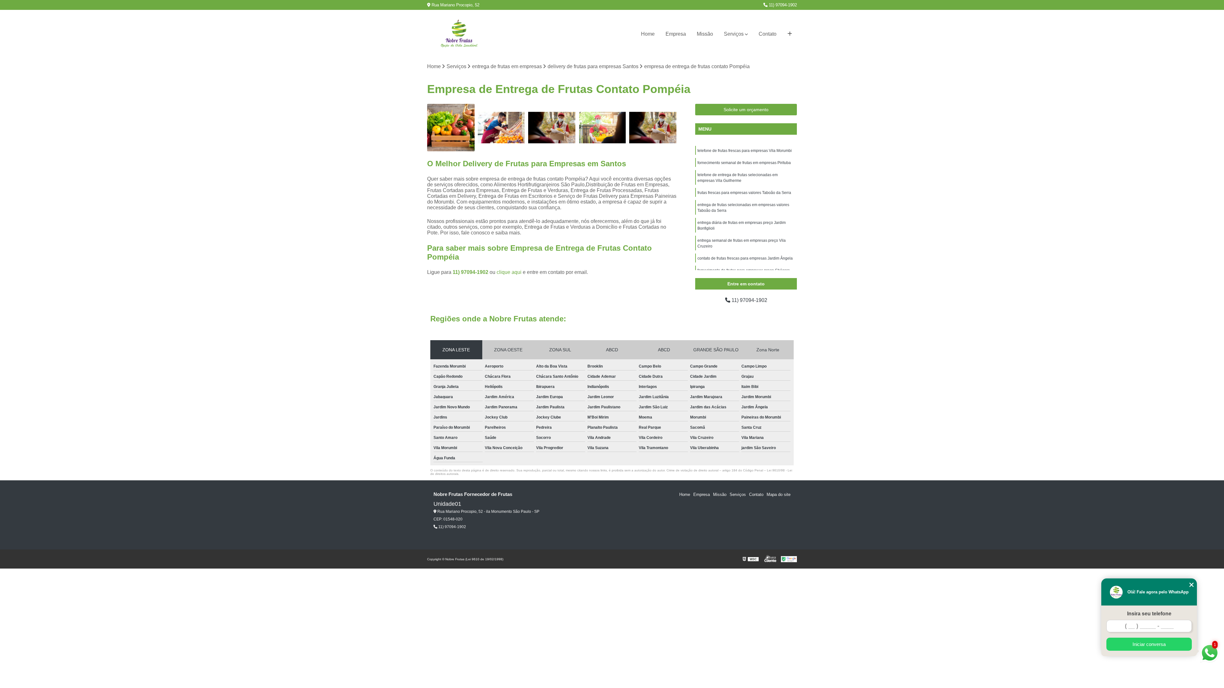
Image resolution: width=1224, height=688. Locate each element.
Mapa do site (778, 494)
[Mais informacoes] (790, 34)
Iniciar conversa (1149, 644)
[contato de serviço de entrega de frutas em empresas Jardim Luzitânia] (653, 127)
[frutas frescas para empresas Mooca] (552, 127)
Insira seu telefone (1149, 613)
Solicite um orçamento (746, 109)
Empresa (676, 34)
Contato (767, 34)
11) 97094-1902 (782, 5)
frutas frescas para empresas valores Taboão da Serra (744, 192)
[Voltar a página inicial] (459, 34)
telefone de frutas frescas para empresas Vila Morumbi (744, 150)
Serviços (734, 34)
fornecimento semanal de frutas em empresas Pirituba (744, 163)
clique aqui (509, 272)
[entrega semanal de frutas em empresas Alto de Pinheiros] (602, 127)
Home (648, 34)
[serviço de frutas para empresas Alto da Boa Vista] (451, 127)
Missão (705, 34)
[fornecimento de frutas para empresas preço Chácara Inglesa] (501, 127)
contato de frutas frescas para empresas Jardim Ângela (745, 258)
